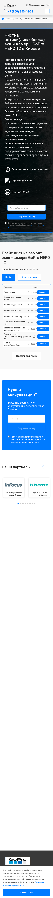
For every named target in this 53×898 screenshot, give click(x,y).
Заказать (43, 292)
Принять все (26, 892)
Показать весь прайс (26, 356)
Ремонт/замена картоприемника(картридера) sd (17, 336)
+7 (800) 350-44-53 (20, 11)
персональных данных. (27, 442)
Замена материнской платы (13, 298)
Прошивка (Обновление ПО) (14, 322)
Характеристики (29, 277)
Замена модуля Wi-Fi (13, 304)
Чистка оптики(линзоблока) (13, 344)
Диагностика (9, 292)
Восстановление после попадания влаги (14, 329)
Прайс (8, 277)
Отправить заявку (26, 216)
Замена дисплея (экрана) (15, 316)
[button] (43, 467)
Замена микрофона (12, 310)
